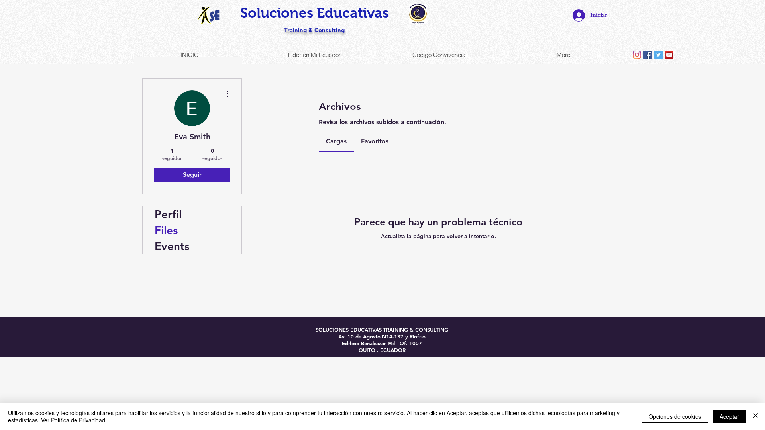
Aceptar (729, 416)
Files (166, 230)
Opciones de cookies (675, 416)
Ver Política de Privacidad (73, 420)
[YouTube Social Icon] (669, 55)
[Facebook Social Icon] (647, 55)
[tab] (336, 141)
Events (172, 246)
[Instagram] (637, 55)
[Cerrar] (755, 416)
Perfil (168, 214)
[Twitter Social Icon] (658, 55)
